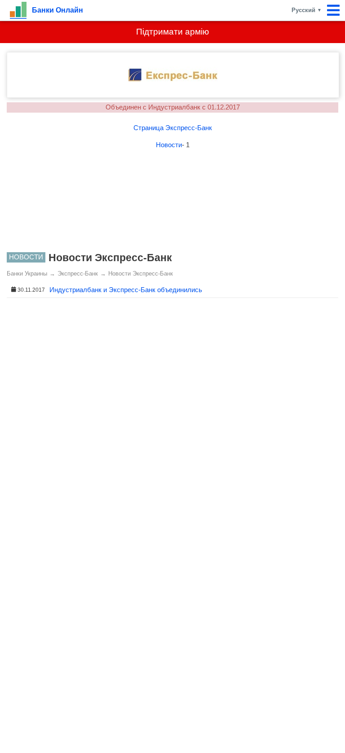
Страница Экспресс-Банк (172, 127)
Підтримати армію (172, 31)
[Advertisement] (172, 203)
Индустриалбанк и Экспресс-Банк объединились (125, 289)
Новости (169, 145)
